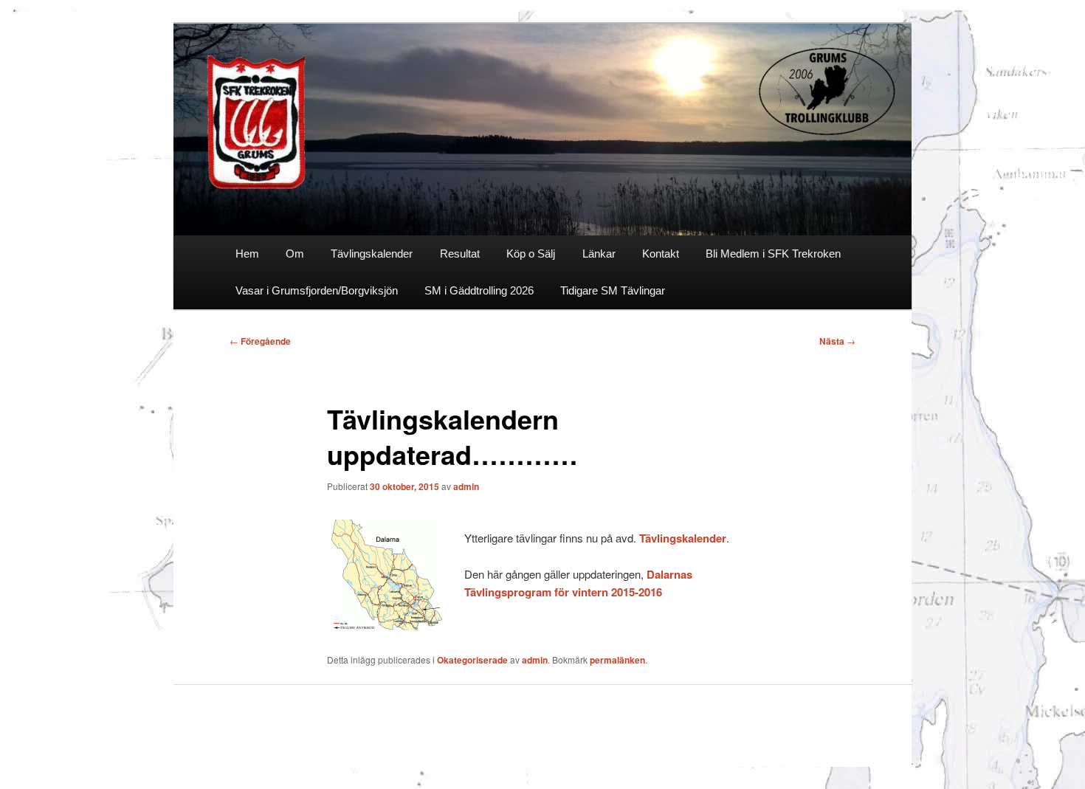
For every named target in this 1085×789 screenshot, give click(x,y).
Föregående (260, 341)
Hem (247, 253)
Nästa (837, 341)
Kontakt (660, 253)
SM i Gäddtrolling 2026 (479, 290)
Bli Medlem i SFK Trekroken (773, 253)
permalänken (617, 659)
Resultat (460, 253)
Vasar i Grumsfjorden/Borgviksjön (316, 290)
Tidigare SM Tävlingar (612, 290)
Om (295, 253)
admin (466, 486)
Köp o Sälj (530, 253)
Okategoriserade (472, 659)
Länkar (599, 253)
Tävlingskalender (372, 253)
